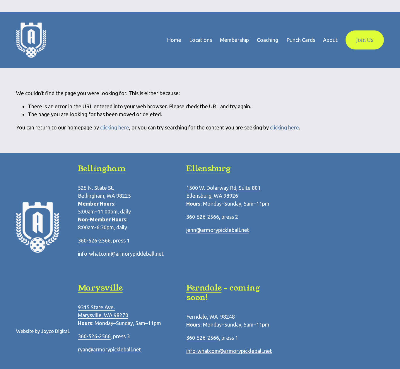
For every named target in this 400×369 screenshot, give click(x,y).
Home (174, 40)
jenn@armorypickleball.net (217, 230)
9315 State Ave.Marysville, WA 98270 (103, 311)
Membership (234, 40)
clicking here (114, 127)
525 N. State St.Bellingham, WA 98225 (104, 192)
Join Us (364, 40)
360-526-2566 (202, 217)
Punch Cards (300, 40)
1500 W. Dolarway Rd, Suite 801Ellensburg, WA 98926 (223, 192)
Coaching (267, 40)
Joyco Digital (55, 331)
